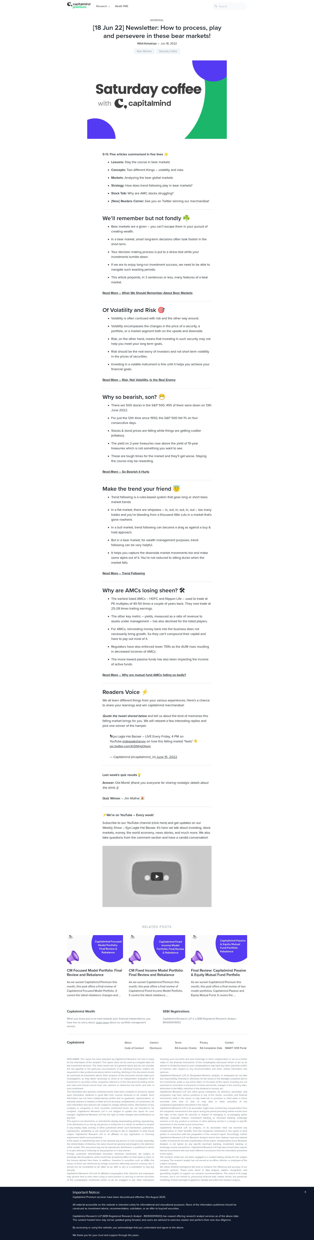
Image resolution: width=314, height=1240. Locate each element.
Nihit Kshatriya (147, 43)
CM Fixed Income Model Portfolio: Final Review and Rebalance (156, 972)
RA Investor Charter (186, 1048)
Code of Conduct (134, 1048)
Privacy (204, 1042)
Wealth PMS (121, 6)
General (157, 20)
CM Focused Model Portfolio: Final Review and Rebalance (94, 972)
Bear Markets (144, 51)
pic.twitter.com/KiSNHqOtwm (130, 746)
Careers (154, 1042)
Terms (178, 1042)
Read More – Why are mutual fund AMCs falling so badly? (144, 675)
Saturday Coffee (168, 51)
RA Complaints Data (211, 1048)
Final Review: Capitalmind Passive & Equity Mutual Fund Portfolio (218, 972)
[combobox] (229, 6)
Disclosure (156, 1048)
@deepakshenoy (134, 741)
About (128, 1042)
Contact (229, 1042)
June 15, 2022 (166, 757)
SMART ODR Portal (235, 1048)
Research (101, 6)
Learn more (102, 1022)
